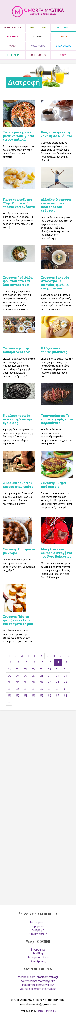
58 (65, 695)
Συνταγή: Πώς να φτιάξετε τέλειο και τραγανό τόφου (18, 620)
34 (65, 675)
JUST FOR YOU (38, 54)
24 (49, 669)
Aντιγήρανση (38, 922)
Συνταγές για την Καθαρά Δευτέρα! (16, 350)
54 (33, 695)
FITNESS (37, 36)
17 (57, 662)
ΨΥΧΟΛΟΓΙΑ (38, 45)
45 (25, 689)
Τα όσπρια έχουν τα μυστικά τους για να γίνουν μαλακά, (18, 135)
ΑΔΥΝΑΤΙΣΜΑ (38, 27)
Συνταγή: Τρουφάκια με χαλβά (19, 551)
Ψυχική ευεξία (38, 934)
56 (49, 695)
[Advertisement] (38, 757)
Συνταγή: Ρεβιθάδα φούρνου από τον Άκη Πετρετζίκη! (18, 281)
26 (65, 669)
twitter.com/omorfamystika (38, 981)
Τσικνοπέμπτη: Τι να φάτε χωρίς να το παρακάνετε (57, 419)
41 (57, 682)
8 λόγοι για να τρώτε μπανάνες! (54, 350)
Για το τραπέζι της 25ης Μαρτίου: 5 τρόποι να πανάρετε (19, 203)
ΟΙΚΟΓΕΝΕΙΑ (12, 54)
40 (49, 682)
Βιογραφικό (38, 949)
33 (57, 675)
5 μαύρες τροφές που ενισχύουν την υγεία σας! (17, 419)
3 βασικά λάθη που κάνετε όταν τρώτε (18, 484)
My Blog (38, 953)
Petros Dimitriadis (46, 1011)
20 (17, 669)
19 (9, 669)
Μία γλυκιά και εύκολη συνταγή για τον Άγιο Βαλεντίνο (56, 552)
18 (65, 662)
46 (33, 689)
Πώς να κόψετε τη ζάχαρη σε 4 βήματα (56, 134)
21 (25, 669)
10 (67, 655)
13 (25, 662)
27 (9, 675)
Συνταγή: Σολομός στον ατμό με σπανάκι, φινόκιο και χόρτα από (55, 283)
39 (41, 682)
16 (49, 662)
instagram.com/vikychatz (38, 984)
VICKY (63, 54)
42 (65, 682)
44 (17, 689)
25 (57, 669)
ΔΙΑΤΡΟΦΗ (63, 27)
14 (33, 662)
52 (17, 695)
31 (41, 675)
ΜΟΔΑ (12, 45)
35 (9, 682)
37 (25, 682)
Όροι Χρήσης (38, 961)
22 (33, 669)
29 (25, 675)
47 (41, 689)
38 (33, 682)
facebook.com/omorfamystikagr (38, 977)
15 (41, 662)
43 (9, 689)
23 (41, 669)
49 (57, 689)
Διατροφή (38, 930)
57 (57, 695)
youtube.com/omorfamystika (38, 988)
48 (49, 689)
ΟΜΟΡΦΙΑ (12, 36)
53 (25, 695)
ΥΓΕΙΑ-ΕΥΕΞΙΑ (63, 45)
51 (9, 695)
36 (17, 682)
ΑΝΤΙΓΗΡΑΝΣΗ (12, 27)
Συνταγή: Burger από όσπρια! (53, 484)
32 (49, 675)
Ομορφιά (38, 926)
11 (9, 662)
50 (65, 689)
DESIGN (63, 36)
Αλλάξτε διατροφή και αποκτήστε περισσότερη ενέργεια (56, 205)
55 (41, 695)
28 (17, 675)
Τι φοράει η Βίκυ (38, 957)
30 (33, 675)
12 (17, 662)
